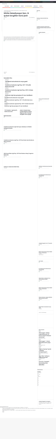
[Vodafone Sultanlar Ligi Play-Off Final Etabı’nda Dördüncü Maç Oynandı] (12, 130)
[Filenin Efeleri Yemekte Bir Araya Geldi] (43, 300)
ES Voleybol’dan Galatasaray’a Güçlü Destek (45, 175)
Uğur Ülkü (40, 358)
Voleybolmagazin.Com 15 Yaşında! (45, 243)
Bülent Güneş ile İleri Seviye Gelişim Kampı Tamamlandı (45, 252)
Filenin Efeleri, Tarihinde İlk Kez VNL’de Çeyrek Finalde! (44, 279)
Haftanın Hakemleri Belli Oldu (11, 166)
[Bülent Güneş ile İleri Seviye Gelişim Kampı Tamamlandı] (43, 245)
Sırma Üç (40, 365)
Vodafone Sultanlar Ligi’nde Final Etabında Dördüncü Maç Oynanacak (44, 27)
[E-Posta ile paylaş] (0, 415)
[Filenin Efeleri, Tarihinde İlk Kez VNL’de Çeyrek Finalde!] (43, 271)
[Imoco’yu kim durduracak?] (43, 33)
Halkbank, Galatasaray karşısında (45, 166)
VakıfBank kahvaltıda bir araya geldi (16, 81)
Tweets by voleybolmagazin (42, 312)
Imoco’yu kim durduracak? (44, 98)
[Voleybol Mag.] (4, 3)
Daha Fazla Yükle (41, 254)
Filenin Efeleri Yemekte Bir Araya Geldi (45, 307)
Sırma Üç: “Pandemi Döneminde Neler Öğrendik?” (44, 363)
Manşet (8, 11)
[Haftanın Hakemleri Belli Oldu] (41, 11)
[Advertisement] (45, 321)
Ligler (7, 10)
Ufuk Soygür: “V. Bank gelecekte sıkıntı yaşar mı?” (45, 343)
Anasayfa (5, 10)
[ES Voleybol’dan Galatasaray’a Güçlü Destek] (43, 168)
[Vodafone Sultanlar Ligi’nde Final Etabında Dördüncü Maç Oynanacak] (41, 20)
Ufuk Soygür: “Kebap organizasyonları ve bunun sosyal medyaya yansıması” (45, 335)
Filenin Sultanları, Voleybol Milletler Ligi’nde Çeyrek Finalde (45, 298)
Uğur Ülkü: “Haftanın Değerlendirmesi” (44, 356)
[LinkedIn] (0, 416)
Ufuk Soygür (40, 338)
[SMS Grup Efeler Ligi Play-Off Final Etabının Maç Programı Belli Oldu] (12, 143)
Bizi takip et (6, 406)
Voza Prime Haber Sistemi (19, 410)
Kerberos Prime (25, 410)
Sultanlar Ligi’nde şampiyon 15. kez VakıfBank (18, 95)
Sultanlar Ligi (10, 10)
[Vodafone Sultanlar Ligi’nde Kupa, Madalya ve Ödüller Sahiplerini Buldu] (12, 117)
